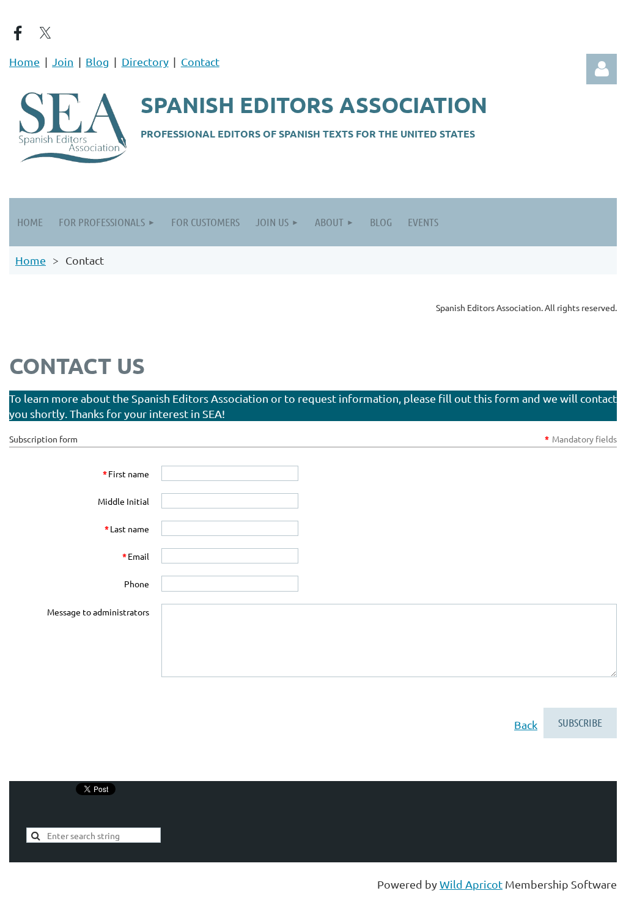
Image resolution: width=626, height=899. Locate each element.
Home (24, 61)
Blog (97, 61)
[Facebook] (17, 33)
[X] (45, 33)
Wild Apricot (471, 884)
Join (62, 61)
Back (525, 724)
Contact (200, 61)
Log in (601, 69)
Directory (145, 61)
